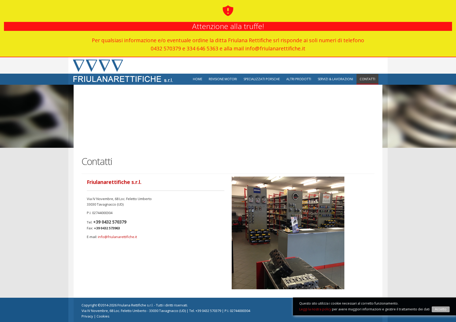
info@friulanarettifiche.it (117, 236)
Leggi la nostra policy (315, 309)
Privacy (87, 316)
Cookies (103, 316)
